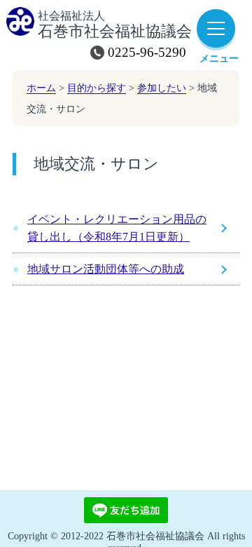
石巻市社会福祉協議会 (115, 25)
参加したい (161, 87)
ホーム (41, 87)
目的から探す (96, 87)
